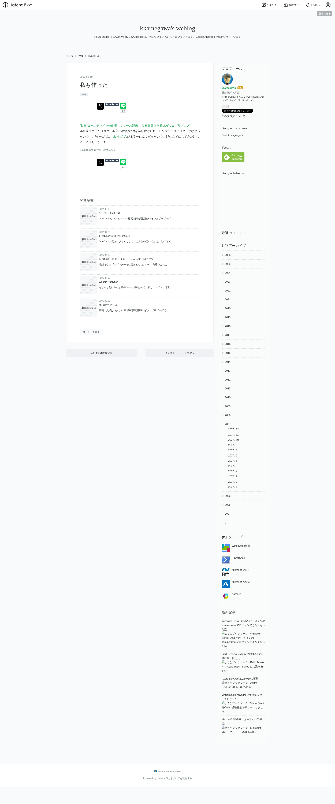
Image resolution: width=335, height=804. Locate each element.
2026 (227, 254)
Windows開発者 (241, 545)
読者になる (325, 13)
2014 (227, 361)
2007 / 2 (232, 481)
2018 (227, 326)
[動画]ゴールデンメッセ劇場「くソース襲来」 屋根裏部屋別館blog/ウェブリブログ (134, 125)
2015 (227, 352)
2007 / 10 (233, 439)
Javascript (128, 131)
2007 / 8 (232, 450)
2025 (227, 263)
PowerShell (238, 557)
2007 (227, 424)
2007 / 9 (232, 445)
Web (83, 94)
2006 (227, 495)
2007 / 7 (232, 455)
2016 (227, 343)
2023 (227, 281)
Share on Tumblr (112, 104)
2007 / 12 (233, 429)
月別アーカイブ (234, 246)
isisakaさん (119, 136)
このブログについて (233, 116)
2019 (227, 317)
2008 (227, 415)
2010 (227, 397)
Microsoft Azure (241, 581)
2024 (227, 272)
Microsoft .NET (240, 569)
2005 (227, 504)
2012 (227, 379)
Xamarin (236, 593)
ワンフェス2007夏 (109, 213)
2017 (227, 335)
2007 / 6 (232, 460)
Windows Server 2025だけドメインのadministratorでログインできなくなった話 (243, 625)
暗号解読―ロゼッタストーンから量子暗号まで (126, 258)
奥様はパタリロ (108, 304)
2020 (227, 308)
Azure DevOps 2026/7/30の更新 (240, 678)
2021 (227, 299)
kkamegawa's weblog (167, 28)
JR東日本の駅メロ (101, 353)
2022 (227, 290)
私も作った (94, 85)
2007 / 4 (232, 471)
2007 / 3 (232, 476)
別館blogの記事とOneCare (114, 235)
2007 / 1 (232, 486)
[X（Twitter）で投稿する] (100, 106)
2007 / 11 (233, 434)
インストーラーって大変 (179, 353)
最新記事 (229, 612)
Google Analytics (108, 281)
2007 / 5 (232, 465)
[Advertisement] (248, 200)
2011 (227, 388)
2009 (227, 406)
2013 (227, 370)
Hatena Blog (163, 778)
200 (227, 513)
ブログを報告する (182, 778)
